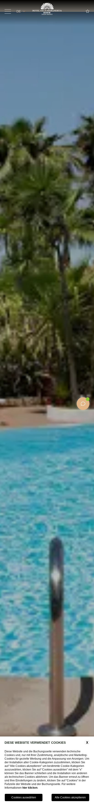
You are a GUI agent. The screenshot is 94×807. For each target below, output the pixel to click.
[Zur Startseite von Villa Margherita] (47, 9)
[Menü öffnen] (8, 11)
